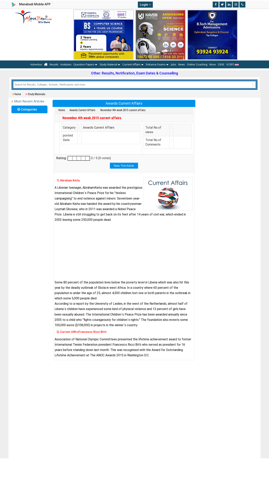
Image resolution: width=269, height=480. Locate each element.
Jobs (173, 64)
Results (54, 64)
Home (18, 94)
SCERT (230, 64)
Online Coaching (197, 64)
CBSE (221, 64)
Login (144, 4)
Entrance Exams (156, 64)
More (212, 64)
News (181, 64)
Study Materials (36, 94)
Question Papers (83, 64)
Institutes (65, 64)
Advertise (36, 64)
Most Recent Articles (29, 101)
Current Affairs (131, 64)
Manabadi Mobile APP (35, 4)
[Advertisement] (124, 251)
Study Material (108, 64)
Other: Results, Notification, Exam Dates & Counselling (134, 73)
